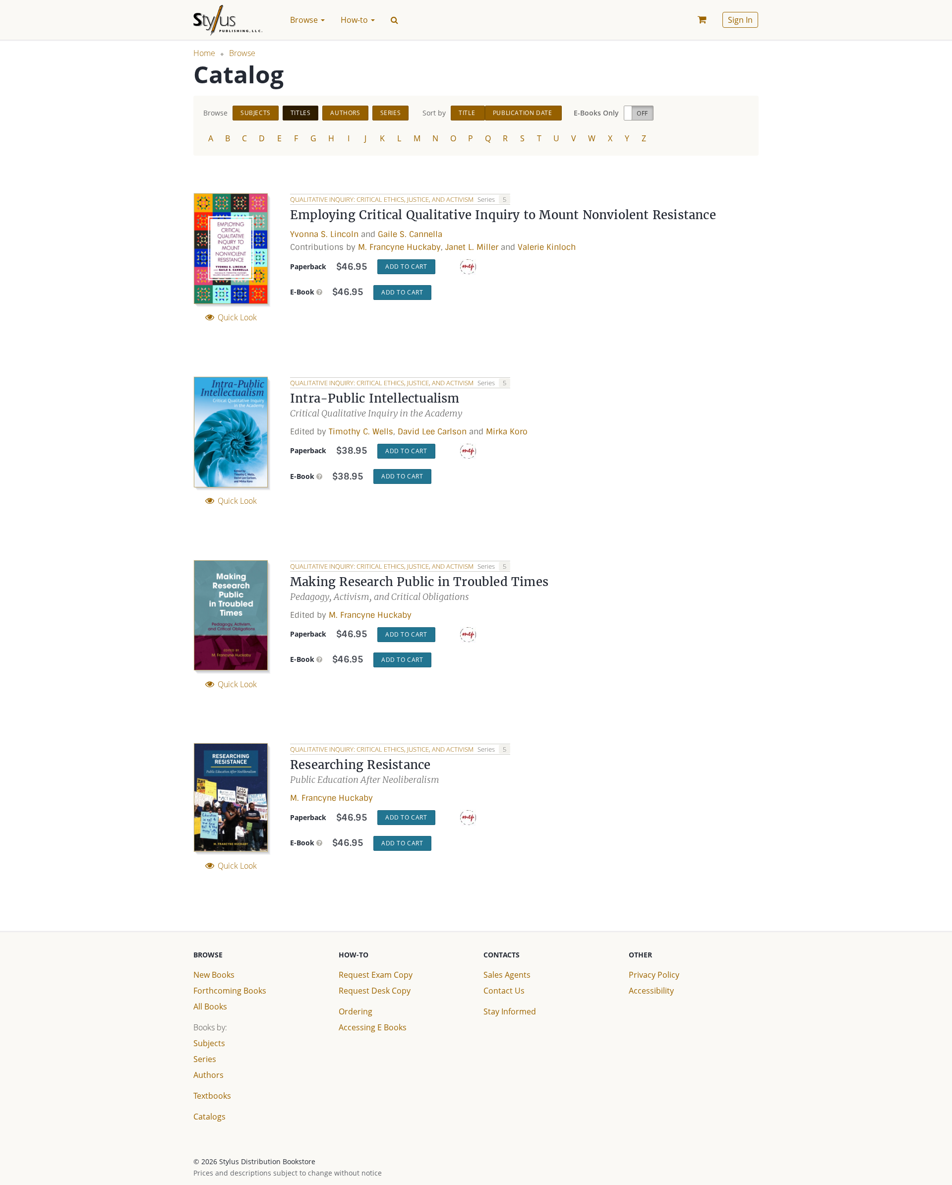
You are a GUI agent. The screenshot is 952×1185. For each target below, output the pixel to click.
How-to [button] (355, 19)
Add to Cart (406, 266)
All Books (210, 1006)
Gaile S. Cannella (410, 234)
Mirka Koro (507, 431)
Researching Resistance (360, 764)
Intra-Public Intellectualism (375, 398)
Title (468, 113)
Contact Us (504, 990)
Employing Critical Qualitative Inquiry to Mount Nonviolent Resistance (503, 215)
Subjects (255, 113)
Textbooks (212, 1095)
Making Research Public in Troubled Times (419, 582)
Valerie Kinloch (547, 247)
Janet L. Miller (471, 247)
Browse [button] (305, 19)
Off (642, 113)
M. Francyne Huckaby (399, 247)
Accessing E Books (373, 1027)
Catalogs (209, 1116)
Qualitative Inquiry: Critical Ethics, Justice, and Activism (382, 199)
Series (390, 113)
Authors (345, 113)
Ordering (355, 1011)
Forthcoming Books (229, 990)
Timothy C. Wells (361, 431)
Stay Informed (509, 1011)
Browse (242, 53)
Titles (301, 113)
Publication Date (523, 113)
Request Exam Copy (376, 974)
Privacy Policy (654, 974)
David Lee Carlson (432, 431)
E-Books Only (596, 113)
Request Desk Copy (375, 990)
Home (204, 53)
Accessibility (651, 990)
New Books (214, 974)
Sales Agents (507, 974)
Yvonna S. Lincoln (324, 234)
